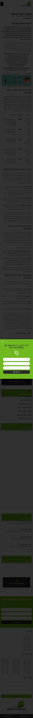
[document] (16, 359)
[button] (3, 342)
